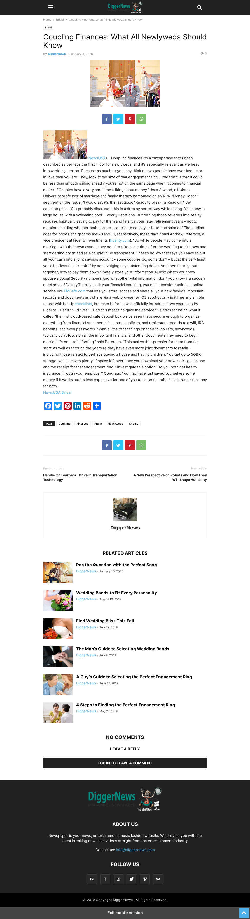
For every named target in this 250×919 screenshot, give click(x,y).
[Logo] (125, 809)
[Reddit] (87, 408)
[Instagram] (118, 879)
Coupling (65, 423)
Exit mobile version (125, 912)
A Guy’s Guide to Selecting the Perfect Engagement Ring (134, 676)
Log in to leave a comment (125, 763)
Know (98, 423)
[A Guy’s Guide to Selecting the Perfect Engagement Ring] (58, 685)
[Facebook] (107, 119)
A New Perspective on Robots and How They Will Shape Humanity (170, 477)
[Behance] (92, 879)
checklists (83, 303)
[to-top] (244, 911)
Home (47, 19)
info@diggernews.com (135, 849)
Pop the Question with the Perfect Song (116, 564)
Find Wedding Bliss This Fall (105, 620)
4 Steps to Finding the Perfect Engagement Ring (125, 704)
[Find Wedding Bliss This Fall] (58, 629)
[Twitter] (118, 119)
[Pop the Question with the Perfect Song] (58, 573)
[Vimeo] (145, 879)
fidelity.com (120, 240)
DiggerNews (57, 54)
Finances (82, 423)
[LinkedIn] (77, 408)
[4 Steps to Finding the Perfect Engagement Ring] (58, 713)
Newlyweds (115, 423)
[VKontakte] (158, 879)
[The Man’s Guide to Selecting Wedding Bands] (58, 657)
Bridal (60, 19)
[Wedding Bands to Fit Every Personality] (58, 601)
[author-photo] (125, 521)
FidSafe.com (74, 291)
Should (133, 423)
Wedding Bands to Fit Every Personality (116, 592)
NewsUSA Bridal (57, 392)
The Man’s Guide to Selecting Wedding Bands (122, 648)
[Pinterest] (130, 119)
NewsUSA (97, 158)
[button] (50, 7)
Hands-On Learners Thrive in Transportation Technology (80, 477)
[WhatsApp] (141, 119)
